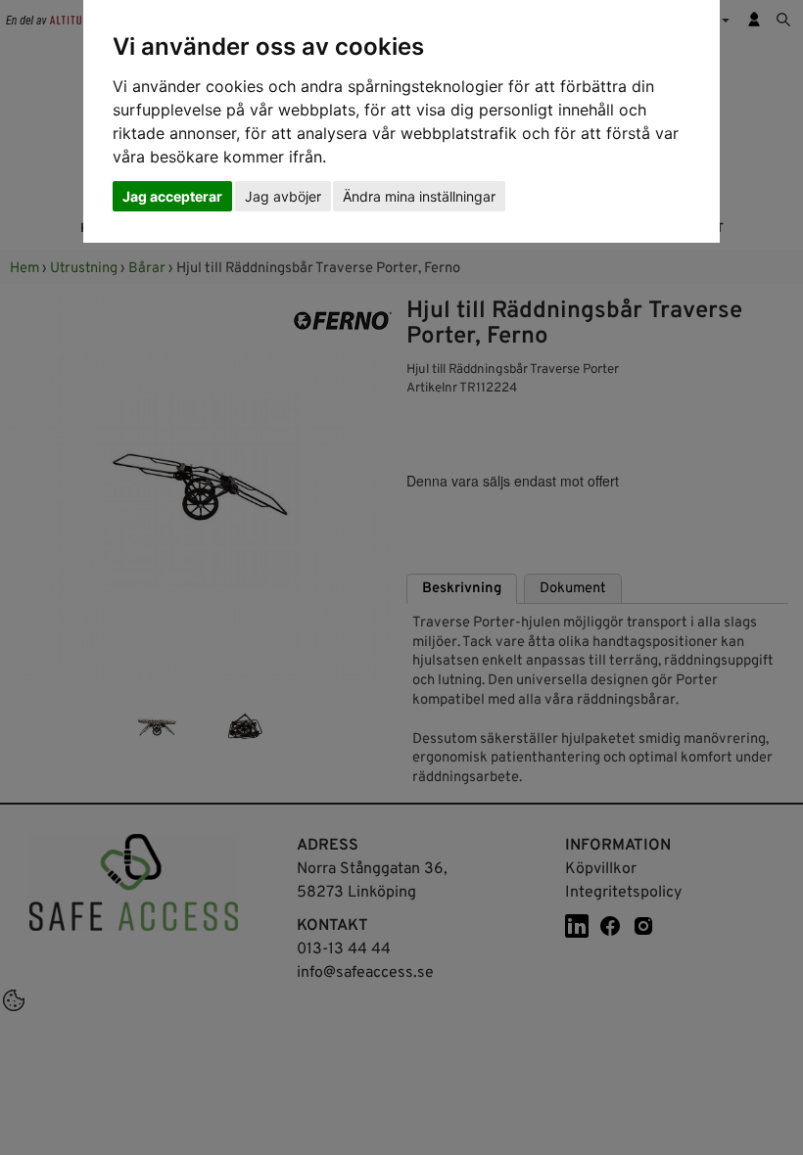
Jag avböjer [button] (283, 196)
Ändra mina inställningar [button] (419, 196)
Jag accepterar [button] (172, 196)
